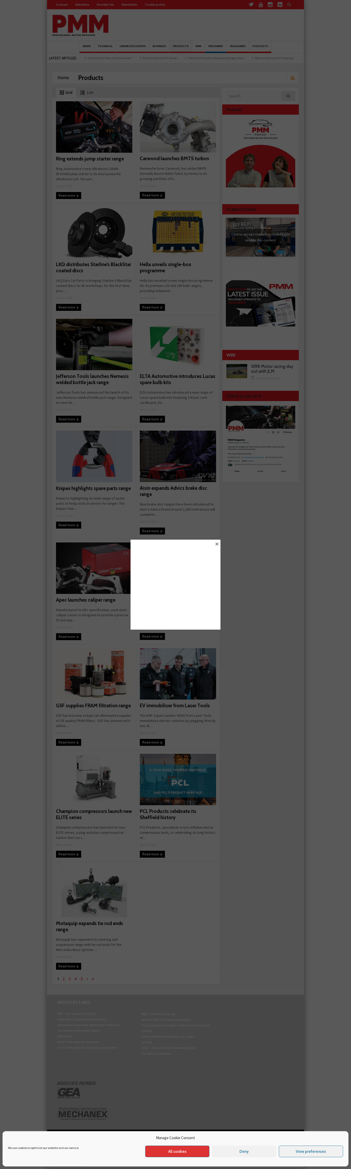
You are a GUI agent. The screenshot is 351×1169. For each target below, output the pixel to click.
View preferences (311, 1151)
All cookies (177, 1151)
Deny (244, 1151)
